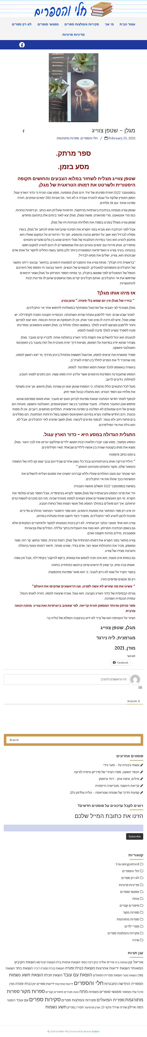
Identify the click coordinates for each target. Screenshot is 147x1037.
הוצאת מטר (130, 975)
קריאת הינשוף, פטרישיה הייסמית (117, 786)
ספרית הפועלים (110, 999)
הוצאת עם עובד (77, 974)
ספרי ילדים (132, 926)
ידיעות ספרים (45, 984)
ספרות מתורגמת (128, 919)
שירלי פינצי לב (110, 1007)
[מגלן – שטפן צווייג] (73, 87)
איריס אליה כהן (104, 962)
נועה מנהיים (71, 992)
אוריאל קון (135, 962)
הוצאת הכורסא (46, 962)
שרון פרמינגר (92, 1007)
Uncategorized (127, 864)
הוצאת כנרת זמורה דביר (48, 968)
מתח (135, 899)
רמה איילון (135, 1007)
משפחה (93, 992)
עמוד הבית (127, 24)
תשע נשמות (56, 1007)
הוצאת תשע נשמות (26, 974)
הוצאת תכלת (53, 975)
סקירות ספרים (45, 999)
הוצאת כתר (24, 968)
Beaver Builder (92, 1031)
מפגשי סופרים (48, 24)
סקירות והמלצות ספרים (82, 24)
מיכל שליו (137, 992)
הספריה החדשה (130, 983)
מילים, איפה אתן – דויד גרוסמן (119, 779)
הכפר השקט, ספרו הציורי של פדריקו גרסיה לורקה (106, 772)
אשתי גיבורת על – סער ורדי (121, 765)
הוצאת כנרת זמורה (80, 968)
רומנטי (11, 1000)
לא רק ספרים (22, 24)
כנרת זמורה (23, 983)
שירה (135, 940)
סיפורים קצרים (129, 905)
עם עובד (22, 1000)
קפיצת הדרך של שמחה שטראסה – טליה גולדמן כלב (104, 792)
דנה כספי (87, 962)
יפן (34, 984)
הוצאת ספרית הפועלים (107, 975)
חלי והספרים (130, 871)
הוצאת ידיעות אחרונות (113, 968)
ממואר (126, 992)
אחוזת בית (121, 962)
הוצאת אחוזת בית (68, 962)
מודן (12, 984)
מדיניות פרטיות (73, 34)
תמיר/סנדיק (75, 1007)
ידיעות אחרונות (64, 984)
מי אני (109, 24)
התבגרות (111, 983)
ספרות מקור (131, 912)
